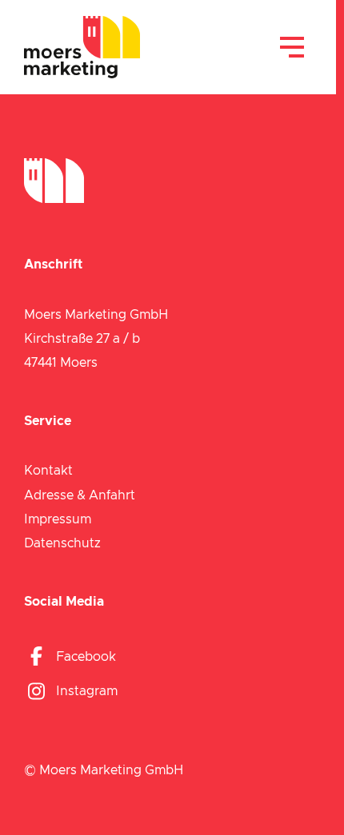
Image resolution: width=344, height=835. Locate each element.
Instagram (87, 691)
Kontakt (48, 470)
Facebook (86, 656)
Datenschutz (62, 543)
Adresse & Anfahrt (79, 495)
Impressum (57, 519)
